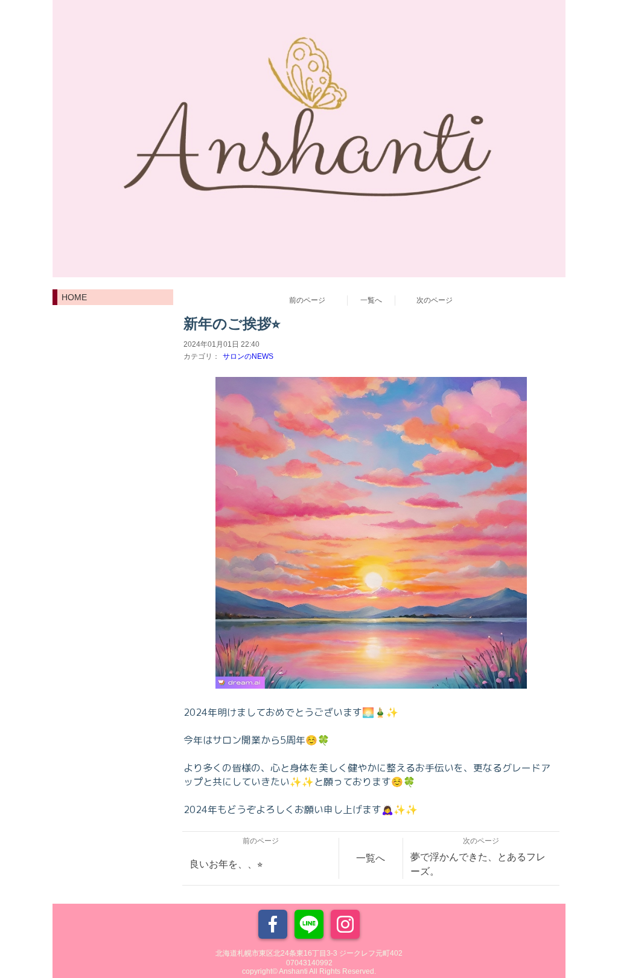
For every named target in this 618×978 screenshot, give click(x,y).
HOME (74, 297)
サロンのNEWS (248, 356)
